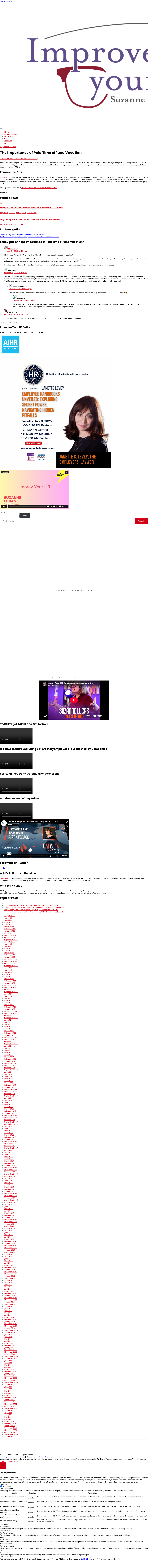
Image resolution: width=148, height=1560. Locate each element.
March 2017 (9, 1161)
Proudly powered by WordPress (12, 1457)
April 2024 (8, 976)
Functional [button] (4, 1524)
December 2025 (10, 933)
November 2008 (10, 1378)
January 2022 (9, 1035)
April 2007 (8, 1419)
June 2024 (8, 972)
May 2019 (8, 1104)
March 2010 (9, 1343)
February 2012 (10, 1293)
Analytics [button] (3, 1537)
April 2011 (8, 1315)
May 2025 (8, 948)
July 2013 (8, 1256)
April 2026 (8, 924)
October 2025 (9, 937)
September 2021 (11, 1044)
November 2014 (10, 1222)
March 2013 (9, 1265)
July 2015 (8, 1204)
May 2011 (8, 1313)
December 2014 (10, 1219)
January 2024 (9, 983)
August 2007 (9, 1410)
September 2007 (11, 1408)
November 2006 (10, 1430)
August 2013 (9, 1254)
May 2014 (8, 1235)
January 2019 (9, 1113)
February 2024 (10, 981)
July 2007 (8, 1413)
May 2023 (8, 1000)
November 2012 (10, 1274)
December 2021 (10, 1037)
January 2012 (9, 1295)
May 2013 (8, 1261)
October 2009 (9, 1354)
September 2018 (11, 1122)
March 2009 (9, 1369)
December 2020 (10, 1063)
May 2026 (8, 922)
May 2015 (8, 1209)
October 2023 (9, 989)
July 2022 (8, 1022)
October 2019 (9, 1094)
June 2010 (8, 1337)
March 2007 (9, 1421)
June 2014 (8, 1232)
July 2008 (8, 1387)
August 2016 (9, 1176)
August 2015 (9, 1202)
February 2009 (10, 1371)
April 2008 (8, 1393)
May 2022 (8, 1026)
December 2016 (10, 1167)
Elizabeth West (14, 249)
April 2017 (8, 1159)
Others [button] (2, 1550)
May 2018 (8, 1130)
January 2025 (9, 957)
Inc (1, 147)
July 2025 (8, 944)
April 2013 (8, 1263)
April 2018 (8, 1133)
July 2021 (8, 1048)
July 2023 (8, 996)
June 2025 (8, 946)
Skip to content (6, 1)
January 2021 (9, 1061)
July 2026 (8, 918)
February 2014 (10, 1241)
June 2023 (8, 998)
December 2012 (10, 1272)
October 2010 (9, 1328)
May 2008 (8, 1391)
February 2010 (10, 1345)
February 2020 (10, 1085)
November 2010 (10, 1326)
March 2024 (9, 979)
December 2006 (10, 1428)
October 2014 (9, 1224)
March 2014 (9, 1239)
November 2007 (10, 1404)
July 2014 (8, 1230)
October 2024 (9, 963)
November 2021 (10, 1039)
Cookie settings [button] (7, 1461)
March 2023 (9, 1005)
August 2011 (9, 1306)
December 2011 (10, 1298)
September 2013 (11, 1252)
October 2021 (9, 1042)
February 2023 (10, 1007)
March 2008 (9, 1395)
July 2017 (8, 1152)
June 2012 (8, 1285)
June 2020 (8, 1076)
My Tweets (4, 868)
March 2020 (9, 1083)
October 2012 (9, 1276)
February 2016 (10, 1189)
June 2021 (8, 1050)
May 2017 (8, 1157)
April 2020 (8, 1081)
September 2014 (11, 1226)
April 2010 (8, 1341)
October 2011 (9, 1302)
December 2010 (10, 1324)
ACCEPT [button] (17, 1461)
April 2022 (8, 1028)
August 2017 (9, 1150)
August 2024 (9, 968)
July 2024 (8, 970)
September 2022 (11, 1018)
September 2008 (11, 1382)
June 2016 (8, 1180)
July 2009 (8, 1360)
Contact (7, 138)
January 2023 (9, 1009)
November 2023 (10, 987)
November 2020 (10, 1065)
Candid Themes (45, 1457)
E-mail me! (4, 878)
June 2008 (8, 1389)
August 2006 (9, 1436)
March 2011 (9, 1317)
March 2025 (9, 953)
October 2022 (9, 1015)
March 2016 (9, 1187)
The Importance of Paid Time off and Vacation (39, 188)
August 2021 (9, 1046)
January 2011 (9, 1321)
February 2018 (10, 1137)
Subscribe (141, 521)
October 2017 (9, 1146)
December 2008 (10, 1376)
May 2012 (8, 1287)
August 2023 (9, 994)
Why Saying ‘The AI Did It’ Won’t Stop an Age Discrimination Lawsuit (31, 219)
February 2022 (10, 1033)
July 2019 (8, 1100)
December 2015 (10, 1193)
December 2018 (10, 1115)
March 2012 (9, 1291)
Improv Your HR (10, 136)
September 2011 (11, 1304)
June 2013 (8, 1259)
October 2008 (9, 1380)
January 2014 (9, 1243)
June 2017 (8, 1154)
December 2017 (10, 1141)
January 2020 (9, 1087)
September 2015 (11, 1200)
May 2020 (8, 1078)
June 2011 (8, 1311)
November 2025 (10, 935)
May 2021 (8, 1052)
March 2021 (9, 1057)
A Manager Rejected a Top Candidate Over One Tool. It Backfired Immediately (34, 907)
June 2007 (8, 1415)
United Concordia (9, 147)
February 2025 (10, 955)
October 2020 (9, 1068)
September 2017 (11, 1148)
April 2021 (8, 1055)
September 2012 (11, 1278)
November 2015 (10, 1196)
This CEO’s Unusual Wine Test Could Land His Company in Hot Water (31, 208)
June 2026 (8, 920)
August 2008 (9, 1384)
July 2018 (8, 1126)
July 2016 (8, 1178)
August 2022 (9, 1020)
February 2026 (10, 929)
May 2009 (8, 1365)
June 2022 (8, 1024)
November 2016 (10, 1170)
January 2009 (9, 1374)
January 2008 (9, 1400)
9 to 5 (6, 903)
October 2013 (9, 1250)
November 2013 (10, 1248)
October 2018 (9, 1120)
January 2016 (9, 1191)
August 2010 (9, 1332)
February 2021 (10, 1059)
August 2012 (9, 1280)
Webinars (8, 141)
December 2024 (10, 959)
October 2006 (9, 1432)
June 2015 (8, 1206)
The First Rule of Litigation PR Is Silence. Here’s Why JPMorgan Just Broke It (33, 912)
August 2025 (9, 942)
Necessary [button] (4, 1484)
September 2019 (11, 1096)
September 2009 (11, 1356)
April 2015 (8, 1211)
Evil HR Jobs (85, 1559)
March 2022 (9, 1031)
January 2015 (9, 1217)
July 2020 (8, 1074)
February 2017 (10, 1163)
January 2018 (9, 1139)
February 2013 (10, 1267)
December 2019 (10, 1089)
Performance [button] (5, 1531)
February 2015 (10, 1215)
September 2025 (11, 940)
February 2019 (10, 1111)
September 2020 (11, 1070)
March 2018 (9, 1135)
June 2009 (8, 1363)
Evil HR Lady (33, 159)
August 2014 (9, 1228)
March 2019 (9, 1109)
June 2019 (8, 1102)
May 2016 (8, 1183)
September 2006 (11, 1434)
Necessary (7, 1486)
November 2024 (10, 961)
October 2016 (9, 1172)
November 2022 (10, 1013)
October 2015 (9, 1198)
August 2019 (9, 1098)
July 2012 (8, 1282)
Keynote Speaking (11, 134)
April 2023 (8, 1002)
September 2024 (11, 966)
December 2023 (10, 985)
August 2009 (9, 1358)
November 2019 (10, 1091)
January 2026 (9, 931)
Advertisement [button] (6, 1544)
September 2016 (11, 1174)
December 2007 (10, 1402)
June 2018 (8, 1128)
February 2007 (10, 1423)
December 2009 (10, 1350)
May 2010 (8, 1339)
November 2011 (10, 1300)
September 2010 (11, 1330)
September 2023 (11, 992)
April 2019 (8, 1107)
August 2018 (9, 1124)
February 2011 (10, 1319)
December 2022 (10, 1011)
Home (6, 132)
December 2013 (10, 1245)
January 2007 (9, 1426)
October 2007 (9, 1406)
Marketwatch (5, 177)
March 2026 (9, 926)
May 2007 (8, 1417)
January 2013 (9, 1269)
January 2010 (9, 1347)
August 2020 (9, 1072)
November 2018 (10, 1117)
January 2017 (9, 1165)
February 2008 (10, 1397)
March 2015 (9, 1213)
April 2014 (8, 1237)
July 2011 (8, 1308)
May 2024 (8, 974)
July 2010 (8, 1334)
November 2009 (10, 1352)
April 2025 (8, 950)
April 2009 (8, 1367)
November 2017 (10, 1143)
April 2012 (8, 1289)
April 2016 (8, 1185)
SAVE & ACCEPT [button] (7, 1557)
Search (2, 512)
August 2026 (9, 916)
